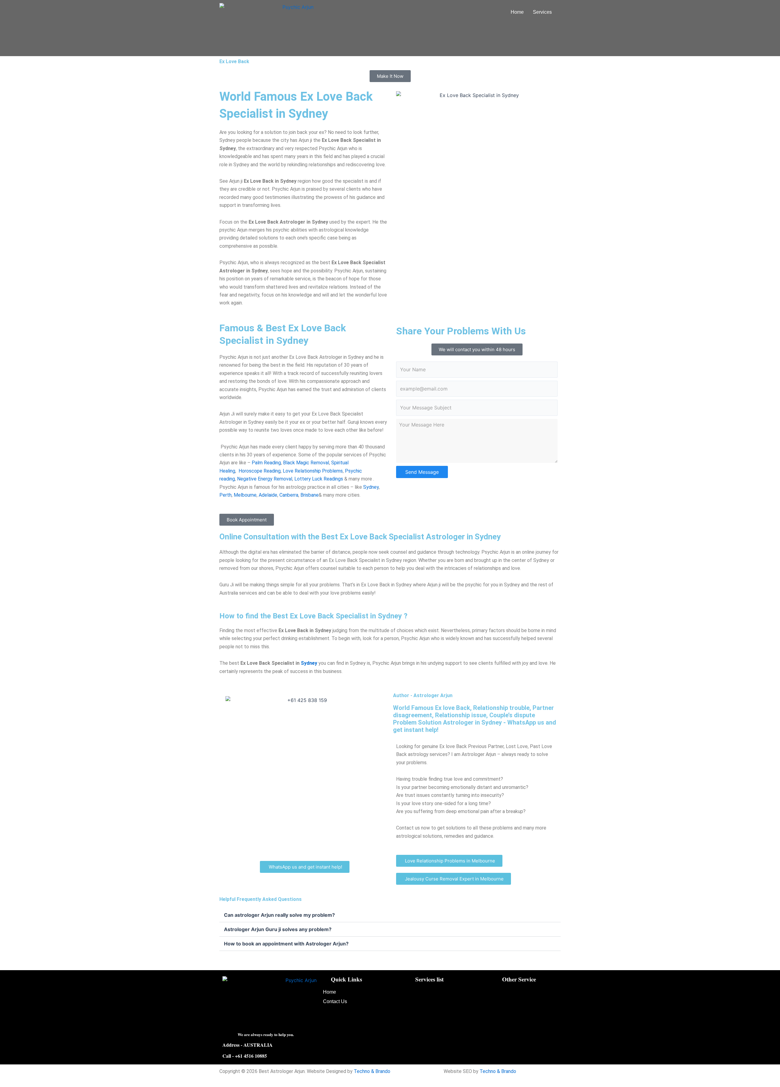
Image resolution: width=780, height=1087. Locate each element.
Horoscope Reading (260, 471)
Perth (225, 495)
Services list (429, 979)
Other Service (519, 979)
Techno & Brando (372, 1071)
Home (517, 12)
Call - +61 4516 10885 (244, 1055)
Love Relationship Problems (313, 471)
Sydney (370, 487)
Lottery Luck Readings (318, 479)
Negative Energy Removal (264, 479)
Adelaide (267, 495)
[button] (543, 12)
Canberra (288, 495)
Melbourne (244, 495)
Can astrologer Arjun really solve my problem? (279, 915)
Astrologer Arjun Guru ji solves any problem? (278, 929)
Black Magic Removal (305, 463)
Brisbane (309, 495)
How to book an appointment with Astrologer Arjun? (286, 944)
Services (542, 12)
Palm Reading (265, 463)
